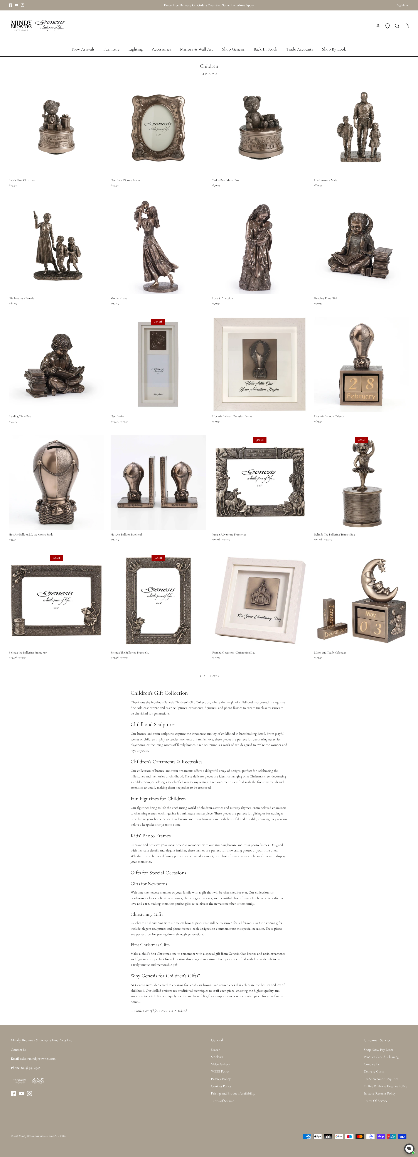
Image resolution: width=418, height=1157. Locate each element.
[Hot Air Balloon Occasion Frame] (260, 364)
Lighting (135, 49)
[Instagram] (22, 5)
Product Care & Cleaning (381, 1057)
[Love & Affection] (260, 246)
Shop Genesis (233, 49)
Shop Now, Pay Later (378, 1049)
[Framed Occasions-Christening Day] (260, 600)
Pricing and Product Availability (233, 1093)
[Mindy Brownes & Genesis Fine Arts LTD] (37, 26)
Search (215, 1049)
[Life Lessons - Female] (56, 246)
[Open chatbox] (409, 1148)
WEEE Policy (220, 1071)
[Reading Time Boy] (56, 364)
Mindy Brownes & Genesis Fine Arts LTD (42, 1136)
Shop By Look (334, 49)
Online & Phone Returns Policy (385, 1086)
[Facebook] (10, 5)
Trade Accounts (299, 49)
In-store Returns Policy (380, 1093)
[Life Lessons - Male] (362, 128)
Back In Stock (265, 49)
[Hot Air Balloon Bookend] (158, 482)
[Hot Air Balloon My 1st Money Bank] (56, 482)
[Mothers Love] (158, 246)
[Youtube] (16, 5)
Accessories (161, 49)
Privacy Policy (221, 1079)
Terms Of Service (376, 1101)
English (400, 5)
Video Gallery (220, 1064)
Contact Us (371, 1064)
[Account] (377, 26)
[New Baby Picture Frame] (158, 128)
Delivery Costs (374, 1071)
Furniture (111, 49)
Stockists (217, 1057)
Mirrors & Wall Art (196, 49)
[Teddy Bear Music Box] (260, 128)
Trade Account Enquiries (381, 1079)
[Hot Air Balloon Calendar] (362, 364)
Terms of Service (222, 1101)
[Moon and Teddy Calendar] (362, 600)
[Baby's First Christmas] (56, 128)
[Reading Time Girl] (362, 246)
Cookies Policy (221, 1086)
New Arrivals (83, 49)
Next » (214, 676)
